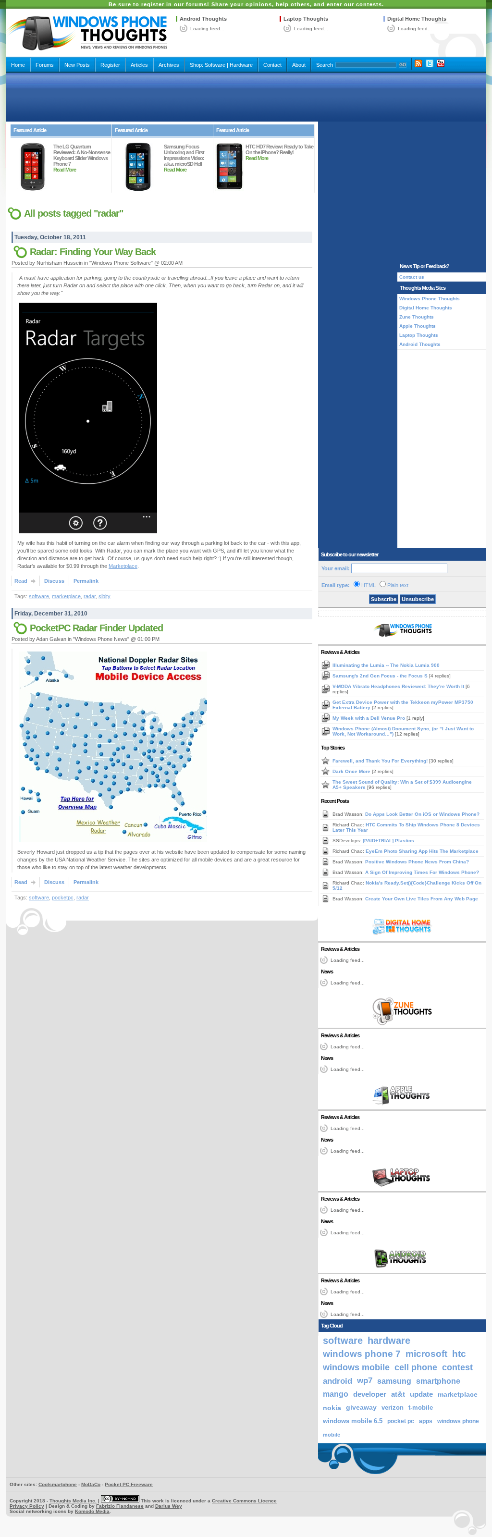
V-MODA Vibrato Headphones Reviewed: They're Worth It (399, 686)
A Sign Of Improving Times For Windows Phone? (422, 872)
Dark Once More (352, 771)
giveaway (361, 1407)
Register (110, 65)
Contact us (411, 277)
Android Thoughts (203, 19)
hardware (389, 1340)
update (421, 1394)
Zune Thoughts (416, 317)
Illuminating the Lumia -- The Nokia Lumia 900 (386, 665)
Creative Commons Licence (244, 1500)
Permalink (86, 581)
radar (90, 596)
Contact (272, 65)
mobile (331, 1435)
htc (459, 1354)
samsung (394, 1381)
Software (215, 65)
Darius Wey (168, 1506)
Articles (139, 65)
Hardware (241, 65)
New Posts (77, 65)
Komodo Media (92, 1511)
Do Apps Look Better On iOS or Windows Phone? (422, 814)
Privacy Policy (27, 1506)
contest (457, 1367)
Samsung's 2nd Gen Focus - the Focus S (380, 675)
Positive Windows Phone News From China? (417, 861)
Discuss (54, 581)
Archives (169, 65)
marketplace (66, 596)
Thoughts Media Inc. (73, 1500)
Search (324, 65)
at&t (398, 1394)
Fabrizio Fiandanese (120, 1506)
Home (18, 65)
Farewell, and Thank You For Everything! (380, 760)
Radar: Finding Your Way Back (93, 251)
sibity (104, 596)
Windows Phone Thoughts (429, 298)
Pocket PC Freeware (129, 1484)
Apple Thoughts (417, 326)
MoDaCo (90, 1484)
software (39, 596)
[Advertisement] (246, 97)
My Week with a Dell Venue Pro (369, 718)
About (299, 65)
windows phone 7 (362, 1354)
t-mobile (420, 1407)
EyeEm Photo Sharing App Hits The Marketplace (422, 851)
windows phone (458, 1421)
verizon (392, 1407)
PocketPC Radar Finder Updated (96, 628)
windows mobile (356, 1367)
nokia (332, 1408)
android (337, 1381)
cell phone (415, 1367)
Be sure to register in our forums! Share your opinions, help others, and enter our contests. (246, 4)
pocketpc (63, 897)
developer (369, 1394)
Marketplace (123, 566)
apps (425, 1421)
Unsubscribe (418, 599)
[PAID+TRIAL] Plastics (388, 840)
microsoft (426, 1354)
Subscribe (383, 599)
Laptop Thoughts (305, 19)
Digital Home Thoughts (416, 19)
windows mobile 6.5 (352, 1421)
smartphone (438, 1381)
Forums (45, 65)
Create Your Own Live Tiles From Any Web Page (421, 898)
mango (335, 1394)
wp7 (364, 1380)
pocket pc (400, 1421)
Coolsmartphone (57, 1484)
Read (20, 581)
